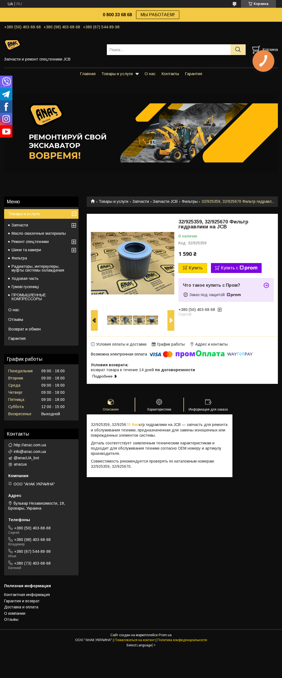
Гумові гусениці (25, 287)
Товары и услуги (117, 73)
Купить (196, 268)
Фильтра (19, 258)
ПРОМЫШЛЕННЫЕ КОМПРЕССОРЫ (29, 297)
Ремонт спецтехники (30, 241)
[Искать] (238, 49)
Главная (88, 73)
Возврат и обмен (24, 329)
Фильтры (190, 201)
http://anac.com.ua (30, 445)
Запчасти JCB (165, 201)
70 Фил (132, 424)
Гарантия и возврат (22, 601)
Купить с (229, 268)
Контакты (170, 73)
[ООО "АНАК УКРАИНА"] (52, 44)
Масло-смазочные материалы (39, 233)
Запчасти (140, 201)
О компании (14, 613)
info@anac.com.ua (30, 451)
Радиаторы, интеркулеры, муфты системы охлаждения (38, 268)
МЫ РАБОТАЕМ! (157, 14)
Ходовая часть (25, 278)
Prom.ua (165, 635)
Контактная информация (27, 594)
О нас (150, 73)
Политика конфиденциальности (182, 640)
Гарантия (193, 73)
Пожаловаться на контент (135, 640)
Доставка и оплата (21, 607)
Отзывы (15, 319)
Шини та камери (26, 250)
